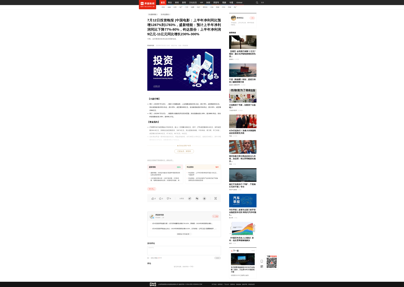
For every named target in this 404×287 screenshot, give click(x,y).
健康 (192, 7)
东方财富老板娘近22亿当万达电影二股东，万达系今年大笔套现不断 (243, 269)
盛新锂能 (153, 14)
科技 (163, 7)
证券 (175, 7)
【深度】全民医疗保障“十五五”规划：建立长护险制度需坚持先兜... (242, 53)
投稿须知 (238, 284)
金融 (169, 7)
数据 (217, 7)
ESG (223, 7)
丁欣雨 (231, 110)
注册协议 (232, 284)
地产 (180, 7)
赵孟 (230, 243)
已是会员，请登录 (184, 151)
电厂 (235, 7)
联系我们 (220, 284)
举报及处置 (251, 284)
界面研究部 (150, 45)
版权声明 (244, 284)
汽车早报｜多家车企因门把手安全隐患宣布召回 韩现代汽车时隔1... (242, 212)
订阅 (216, 216)
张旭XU (231, 59)
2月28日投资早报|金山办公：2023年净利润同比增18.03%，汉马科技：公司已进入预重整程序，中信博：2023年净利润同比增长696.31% (184, 229)
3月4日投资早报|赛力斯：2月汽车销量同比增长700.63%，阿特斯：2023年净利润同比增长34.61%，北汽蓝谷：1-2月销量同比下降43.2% (181, 224)
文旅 (211, 7)
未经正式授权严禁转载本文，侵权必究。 (160, 160)
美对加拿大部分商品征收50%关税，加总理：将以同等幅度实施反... (242, 158)
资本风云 (151, 189)
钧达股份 (166, 14)
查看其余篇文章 (183, 234)
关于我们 (214, 284)
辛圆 (230, 136)
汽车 (186, 7)
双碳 (229, 7)
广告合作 (226, 284)
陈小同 (231, 218)
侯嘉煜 (231, 85)
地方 (198, 7)
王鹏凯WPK (236, 85)
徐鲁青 (235, 189)
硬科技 (205, 7)
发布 (217, 258)
